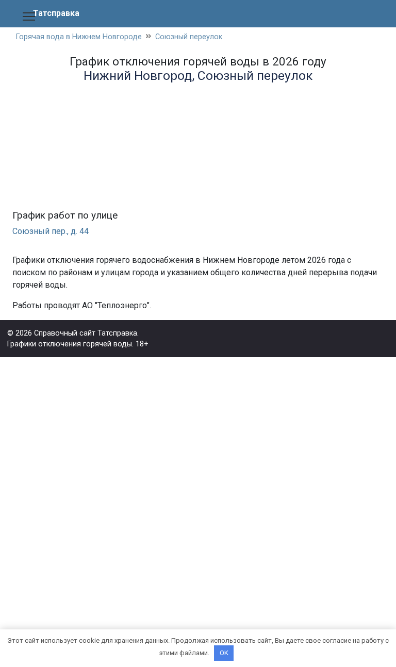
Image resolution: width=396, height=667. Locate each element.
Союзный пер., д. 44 (50, 231)
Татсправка (56, 13)
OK (224, 653)
